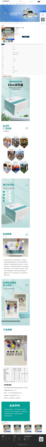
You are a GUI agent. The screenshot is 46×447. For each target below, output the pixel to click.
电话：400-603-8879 (27, 438)
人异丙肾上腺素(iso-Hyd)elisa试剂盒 (7, 432)
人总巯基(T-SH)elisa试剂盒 (38, 432)
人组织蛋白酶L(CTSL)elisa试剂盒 (27, 432)
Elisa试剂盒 (14, 437)
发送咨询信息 (25, 36)
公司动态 (9, 437)
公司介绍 (6, 437)
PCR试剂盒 (19, 437)
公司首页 (3, 437)
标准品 (18, 438)
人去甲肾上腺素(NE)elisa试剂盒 (17, 432)
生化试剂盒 (14, 438)
